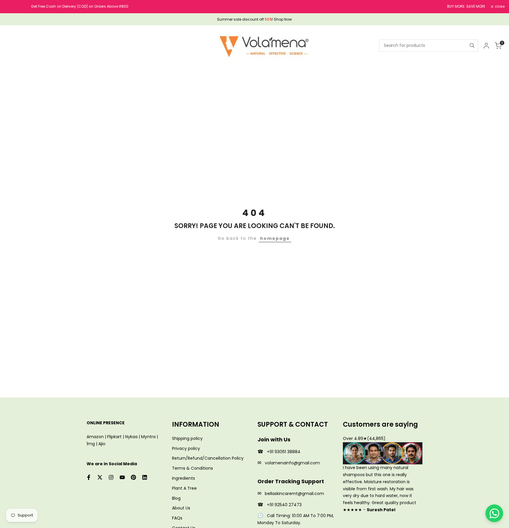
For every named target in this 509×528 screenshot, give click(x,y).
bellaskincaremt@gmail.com (294, 493)
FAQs (177, 518)
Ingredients (183, 478)
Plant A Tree (184, 488)
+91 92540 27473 (284, 505)
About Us (181, 508)
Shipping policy (187, 438)
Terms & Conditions (192, 468)
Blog (176, 498)
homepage (275, 238)
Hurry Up (338, 6)
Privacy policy (186, 448)
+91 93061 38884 (283, 452)
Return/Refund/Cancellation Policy (208, 458)
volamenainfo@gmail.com (292, 463)
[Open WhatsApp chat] (494, 513)
